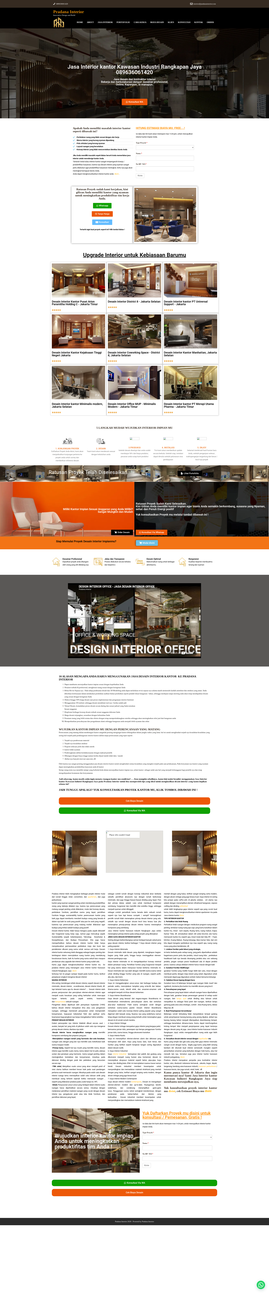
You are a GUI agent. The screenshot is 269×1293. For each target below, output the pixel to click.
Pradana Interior (68, 11)
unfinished (183, 906)
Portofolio (123, 22)
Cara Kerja (140, 22)
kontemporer (136, 1082)
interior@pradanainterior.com (204, 4)
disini (116, 174)
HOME (80, 22)
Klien (171, 22)
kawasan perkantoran (207, 1066)
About (90, 22)
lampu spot (181, 998)
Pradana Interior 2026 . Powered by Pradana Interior (134, 1221)
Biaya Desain (157, 22)
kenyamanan (60, 1002)
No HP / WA (141, 164)
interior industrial (119, 1054)
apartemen (92, 897)
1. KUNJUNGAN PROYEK (67, 448)
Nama (139, 153)
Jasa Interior (105, 22)
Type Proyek (141, 143)
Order (210, 22)
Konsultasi (184, 22)
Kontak (198, 22)
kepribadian (203, 1039)
